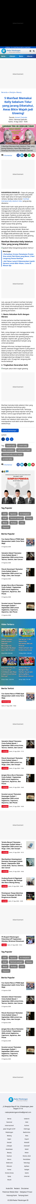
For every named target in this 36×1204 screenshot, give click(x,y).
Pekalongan (6, 702)
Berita (3, 56)
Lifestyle (12, 56)
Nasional (9, 1122)
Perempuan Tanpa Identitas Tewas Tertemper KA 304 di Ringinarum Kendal (12, 895)
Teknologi (27, 1163)
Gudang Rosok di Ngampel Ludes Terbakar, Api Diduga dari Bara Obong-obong (12, 880)
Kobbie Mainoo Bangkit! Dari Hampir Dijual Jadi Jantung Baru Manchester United (26, 672)
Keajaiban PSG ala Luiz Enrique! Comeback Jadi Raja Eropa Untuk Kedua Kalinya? (8, 672)
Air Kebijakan (24, 514)
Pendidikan (26, 1159)
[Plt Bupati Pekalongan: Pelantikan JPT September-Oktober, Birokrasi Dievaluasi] (30, 940)
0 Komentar (7, 155)
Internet (26, 1176)
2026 (4, 514)
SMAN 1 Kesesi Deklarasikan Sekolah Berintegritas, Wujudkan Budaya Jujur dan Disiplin (8, 644)
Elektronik (9, 1163)
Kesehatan (9, 1149)
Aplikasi (26, 1166)
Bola (26, 1136)
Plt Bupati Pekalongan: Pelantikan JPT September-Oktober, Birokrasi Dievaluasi (13, 939)
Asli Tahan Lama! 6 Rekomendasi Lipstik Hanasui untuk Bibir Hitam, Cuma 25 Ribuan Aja (19, 263)
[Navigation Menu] (34, 51)
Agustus (13, 514)
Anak (5, 518)
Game (27, 1173)
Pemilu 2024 (27, 1156)
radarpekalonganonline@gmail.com (18, 1112)
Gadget (26, 1169)
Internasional (9, 1125)
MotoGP (26, 1142)
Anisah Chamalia (21, 117)
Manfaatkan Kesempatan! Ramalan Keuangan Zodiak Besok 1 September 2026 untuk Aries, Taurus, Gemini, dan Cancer (13, 863)
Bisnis (21, 56)
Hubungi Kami (12, 1195)
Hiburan (29, 56)
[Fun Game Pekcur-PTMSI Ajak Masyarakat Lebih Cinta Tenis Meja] (30, 542)
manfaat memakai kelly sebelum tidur (15, 200)
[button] (4, 56)
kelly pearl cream (24, 450)
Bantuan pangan (16, 518)
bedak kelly (11, 446)
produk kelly (7, 459)
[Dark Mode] (30, 51)
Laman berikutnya (9, 430)
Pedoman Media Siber (10, 1192)
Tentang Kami (23, 1195)
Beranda (4, 92)
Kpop (9, 1176)
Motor (27, 1152)
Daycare (6, 527)
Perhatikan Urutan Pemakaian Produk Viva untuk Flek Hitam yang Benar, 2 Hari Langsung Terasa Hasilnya (18, 256)
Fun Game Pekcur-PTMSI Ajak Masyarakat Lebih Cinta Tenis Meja (13, 541)
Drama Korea (9, 1173)
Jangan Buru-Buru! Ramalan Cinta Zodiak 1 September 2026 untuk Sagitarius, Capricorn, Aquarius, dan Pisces (12, 589)
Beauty (19, 92)
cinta (22, 523)
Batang (28, 518)
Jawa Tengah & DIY (9, 1129)
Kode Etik (9, 1188)
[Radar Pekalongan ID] (10, 51)
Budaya (13, 523)
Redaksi (17, 1188)
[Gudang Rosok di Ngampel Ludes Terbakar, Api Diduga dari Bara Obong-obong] (30, 881)
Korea (9, 1169)
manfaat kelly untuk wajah (12, 454)
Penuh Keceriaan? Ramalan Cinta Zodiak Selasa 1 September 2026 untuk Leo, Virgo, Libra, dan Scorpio (12, 572)
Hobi (26, 1122)
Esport (27, 1139)
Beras (5, 523)
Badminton (26, 1132)
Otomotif (27, 1146)
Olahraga (27, 1129)
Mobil (27, 1149)
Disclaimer (25, 1188)
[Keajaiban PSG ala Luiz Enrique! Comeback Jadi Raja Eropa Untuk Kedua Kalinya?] (9, 661)
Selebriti (26, 1119)
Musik (9, 1180)
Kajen (4, 945)
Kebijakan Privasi (26, 1192)
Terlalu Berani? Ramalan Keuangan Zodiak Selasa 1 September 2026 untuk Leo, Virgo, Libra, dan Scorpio (12, 845)
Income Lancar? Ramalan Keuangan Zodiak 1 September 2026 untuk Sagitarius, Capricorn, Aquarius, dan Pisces (11, 607)
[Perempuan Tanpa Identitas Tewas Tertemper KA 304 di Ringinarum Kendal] (30, 896)
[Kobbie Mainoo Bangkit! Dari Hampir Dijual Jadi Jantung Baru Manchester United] (27, 661)
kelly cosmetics (8, 450)
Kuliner (26, 1125)
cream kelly (23, 446)
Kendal (4, 886)
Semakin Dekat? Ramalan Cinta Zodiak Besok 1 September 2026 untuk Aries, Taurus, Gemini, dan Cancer (13, 556)
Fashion (9, 1156)
